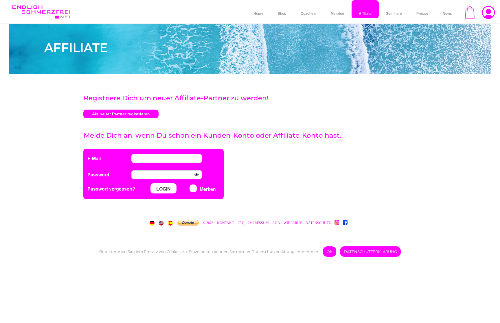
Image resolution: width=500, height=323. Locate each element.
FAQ (241, 223)
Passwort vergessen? (111, 188)
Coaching (308, 14)
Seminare (394, 14)
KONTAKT (226, 223)
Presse (422, 14)
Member (337, 14)
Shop (282, 14)
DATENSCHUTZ (318, 223)
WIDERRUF (293, 223)
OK (329, 251)
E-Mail (94, 158)
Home (258, 14)
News (447, 14)
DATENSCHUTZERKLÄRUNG (370, 251)
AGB (276, 223)
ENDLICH (41, 9)
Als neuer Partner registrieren (121, 114)
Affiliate (365, 14)
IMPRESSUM (258, 223)
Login (163, 188)
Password (98, 174)
